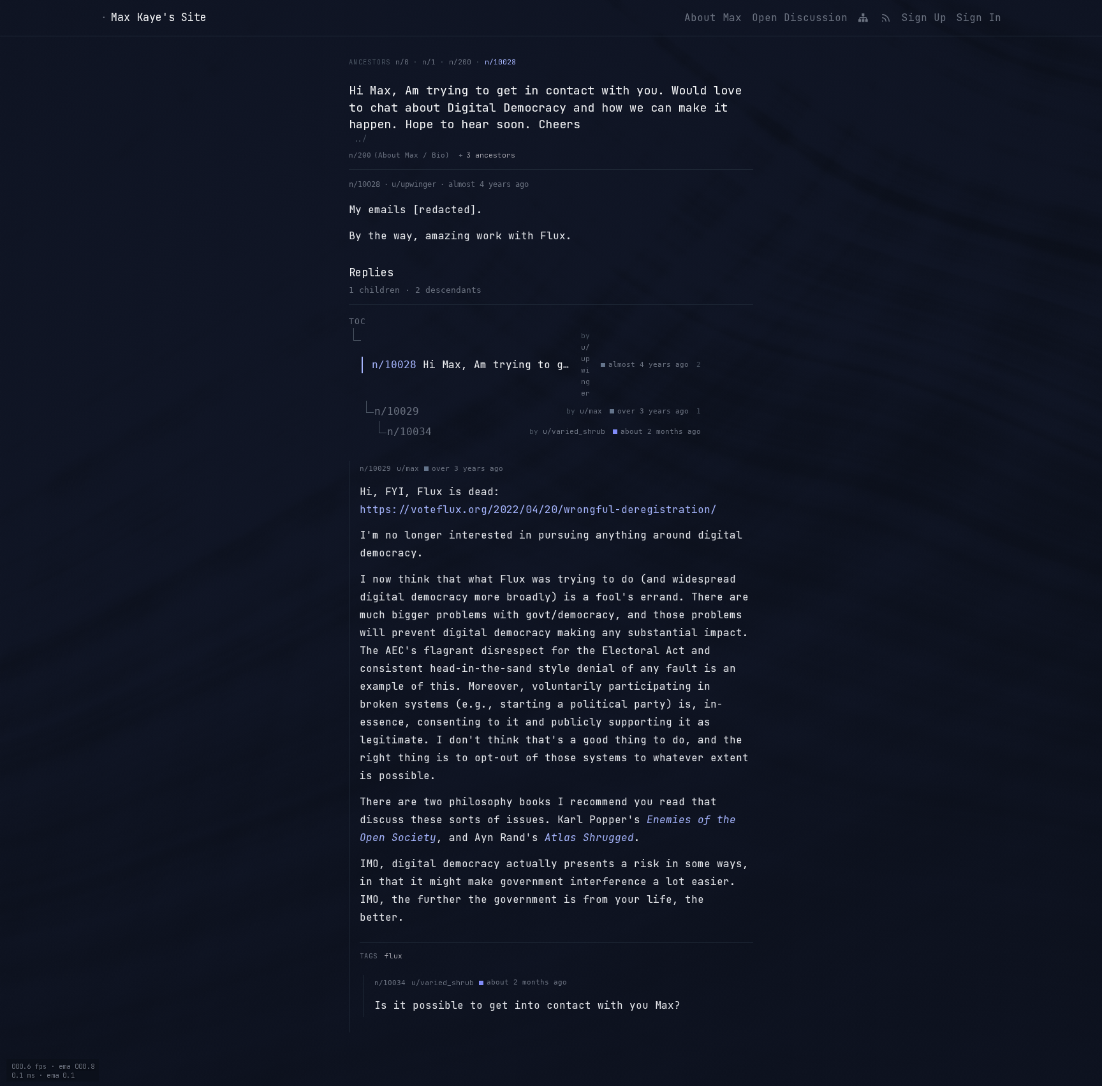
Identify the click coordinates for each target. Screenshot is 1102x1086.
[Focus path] (748, 365)
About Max (713, 17)
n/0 (402, 61)
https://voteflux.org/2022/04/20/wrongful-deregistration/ (538, 509)
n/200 (460, 61)
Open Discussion (800, 17)
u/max (591, 410)
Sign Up (924, 17)
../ (360, 138)
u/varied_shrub (574, 431)
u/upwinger (414, 184)
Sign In (979, 17)
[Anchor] (712, 365)
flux (393, 955)
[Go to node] (730, 365)
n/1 (429, 61)
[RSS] (885, 18)
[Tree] (863, 18)
